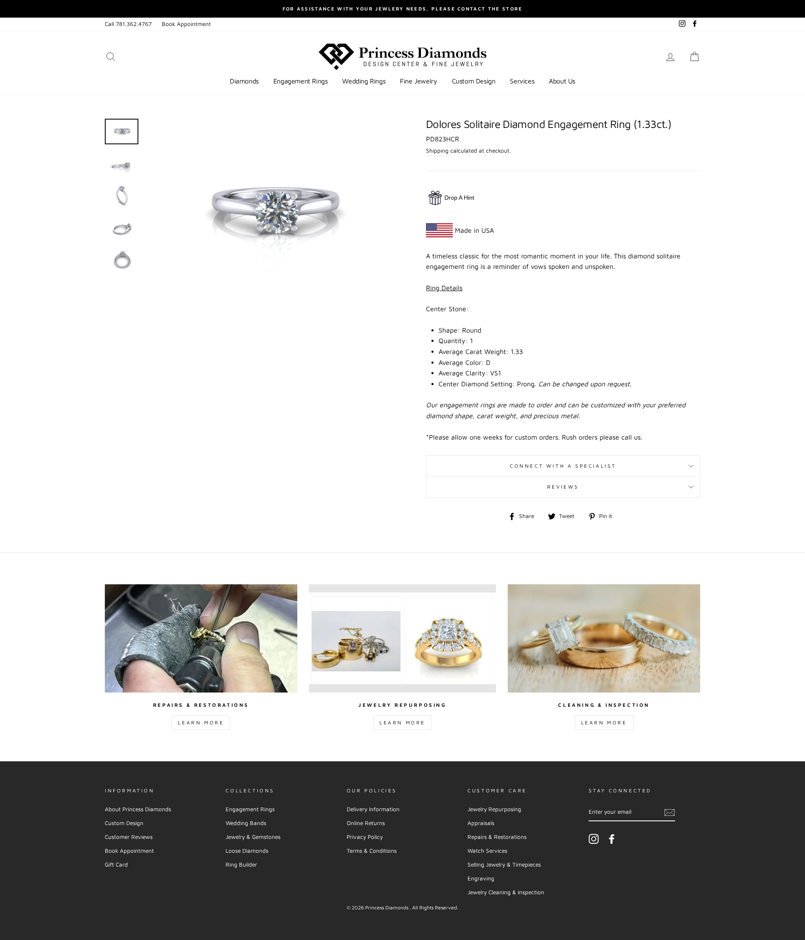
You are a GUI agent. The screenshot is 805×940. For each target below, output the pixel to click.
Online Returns (366, 823)
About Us (562, 81)
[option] (402, 8)
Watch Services (487, 850)
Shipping (437, 150)
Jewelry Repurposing (494, 809)
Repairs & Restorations (497, 836)
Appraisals (480, 823)
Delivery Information (373, 809)
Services (522, 81)
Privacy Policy (365, 836)
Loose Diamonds (247, 850)
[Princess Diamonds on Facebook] (612, 839)
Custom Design (474, 81)
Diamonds (244, 81)
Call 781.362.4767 (128, 24)
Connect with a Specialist (563, 466)
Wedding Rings (363, 81)
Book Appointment (186, 24)
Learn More (201, 722)
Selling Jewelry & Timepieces (504, 864)
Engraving (480, 878)
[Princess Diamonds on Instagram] (594, 839)
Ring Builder (241, 864)
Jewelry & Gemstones (253, 836)
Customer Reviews (129, 836)
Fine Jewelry (418, 81)
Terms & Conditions (372, 850)
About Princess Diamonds (138, 809)
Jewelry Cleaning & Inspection (505, 892)
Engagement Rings (300, 81)
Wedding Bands (246, 823)
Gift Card (116, 864)
